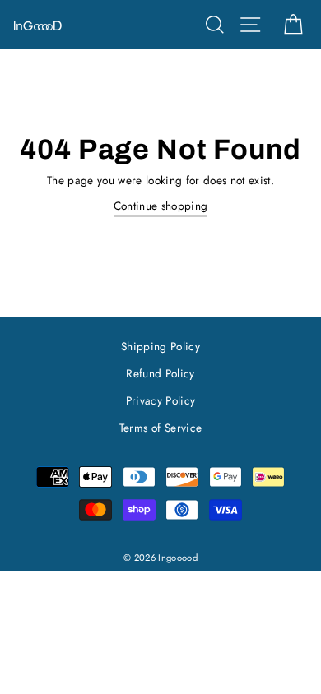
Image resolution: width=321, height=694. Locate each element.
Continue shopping (161, 205)
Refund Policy (160, 373)
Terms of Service (160, 427)
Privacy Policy (161, 400)
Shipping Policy (160, 346)
